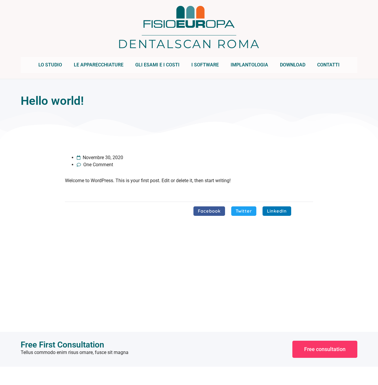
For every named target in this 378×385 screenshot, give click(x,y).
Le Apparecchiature (98, 65)
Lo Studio (50, 65)
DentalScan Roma (189, 44)
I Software (205, 65)
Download (292, 65)
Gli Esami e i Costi (157, 65)
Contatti (328, 65)
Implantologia (249, 65)
